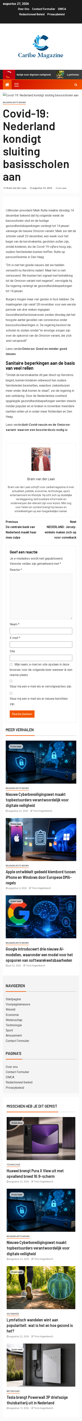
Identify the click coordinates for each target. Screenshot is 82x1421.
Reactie (16, 570)
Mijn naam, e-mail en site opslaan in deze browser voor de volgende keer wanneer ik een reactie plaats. (41, 670)
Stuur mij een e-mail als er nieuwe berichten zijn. (39, 701)
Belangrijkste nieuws (14, 103)
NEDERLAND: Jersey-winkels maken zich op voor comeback (60, 529)
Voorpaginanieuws (18, 1004)
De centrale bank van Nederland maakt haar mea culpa (21, 529)
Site (12, 651)
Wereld (10, 1009)
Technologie (14, 1025)
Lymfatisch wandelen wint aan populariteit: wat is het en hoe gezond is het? (40, 1325)
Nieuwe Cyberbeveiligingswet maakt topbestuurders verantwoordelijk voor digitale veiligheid (37, 800)
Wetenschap (14, 1020)
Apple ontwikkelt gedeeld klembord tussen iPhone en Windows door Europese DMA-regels (41, 877)
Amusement (14, 1035)
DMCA (62, 9)
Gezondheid (13, 1314)
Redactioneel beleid (32, 14)
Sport (9, 1030)
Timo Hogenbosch (42, 811)
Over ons (23, 9)
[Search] (75, 84)
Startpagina (13, 999)
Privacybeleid (56, 14)
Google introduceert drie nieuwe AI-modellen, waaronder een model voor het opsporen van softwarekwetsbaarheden (39, 954)
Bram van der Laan (16, 188)
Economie (12, 1015)
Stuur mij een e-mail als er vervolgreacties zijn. (41, 686)
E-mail (15, 638)
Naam (14, 624)
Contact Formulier (43, 9)
